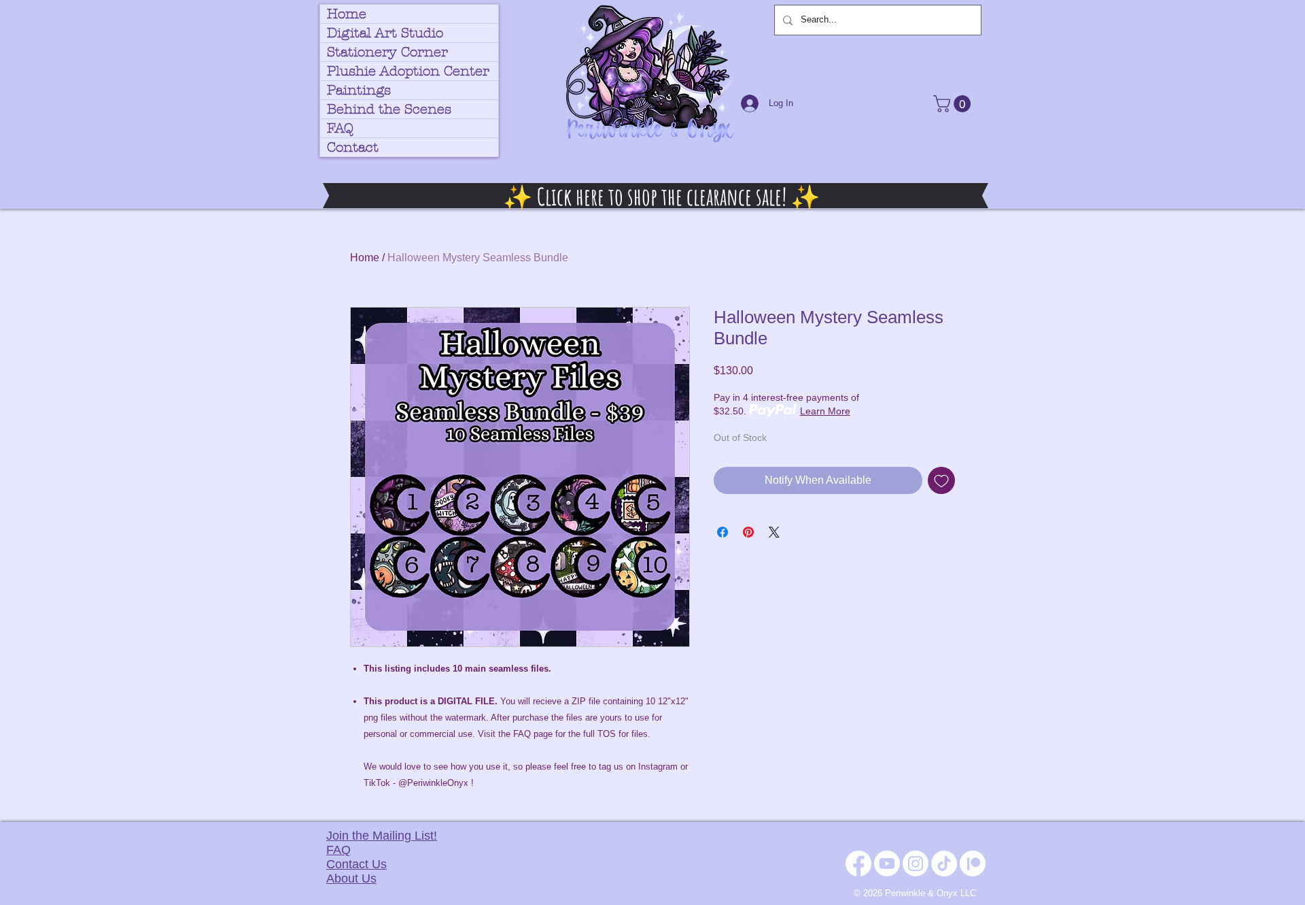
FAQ (340, 128)
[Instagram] (915, 863)
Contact (353, 147)
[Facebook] (858, 863)
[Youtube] (887, 863)
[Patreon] (973, 863)
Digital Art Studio (385, 33)
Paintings (359, 90)
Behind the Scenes (389, 109)
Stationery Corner (387, 52)
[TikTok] (944, 863)
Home (346, 14)
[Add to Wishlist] (941, 480)
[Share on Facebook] (722, 532)
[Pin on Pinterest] (748, 532)
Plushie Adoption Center (408, 71)
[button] (954, 103)
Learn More (825, 411)
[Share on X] (774, 532)
